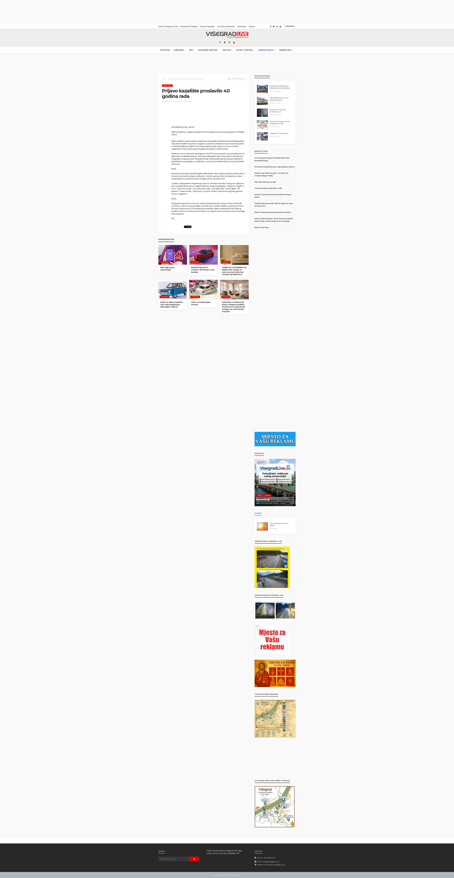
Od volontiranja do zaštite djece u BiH (268, 188)
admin (258, 503)
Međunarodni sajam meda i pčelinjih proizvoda (280, 123)
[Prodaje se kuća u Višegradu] (275, 482)
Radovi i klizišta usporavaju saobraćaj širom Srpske (273, 212)
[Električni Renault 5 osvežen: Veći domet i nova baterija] (203, 255)
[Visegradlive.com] (227, 34)
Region (227, 50)
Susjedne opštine (207, 50)
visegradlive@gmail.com (271, 862)
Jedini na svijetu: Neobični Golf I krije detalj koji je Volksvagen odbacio (171, 304)
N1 (173, 218)
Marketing (241, 26)
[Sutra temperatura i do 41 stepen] (262, 526)
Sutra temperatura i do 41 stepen (279, 524)
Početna (165, 50)
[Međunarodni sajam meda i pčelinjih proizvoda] (262, 124)
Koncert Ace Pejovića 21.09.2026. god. (278, 111)
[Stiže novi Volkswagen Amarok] (203, 289)
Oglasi (260, 495)
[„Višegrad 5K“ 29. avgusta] (262, 136)
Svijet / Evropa (244, 50)
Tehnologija (165, 262)
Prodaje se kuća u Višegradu (273, 499)
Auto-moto (195, 262)
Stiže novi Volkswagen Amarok (201, 303)
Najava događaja (207, 26)
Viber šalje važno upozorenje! (167, 268)
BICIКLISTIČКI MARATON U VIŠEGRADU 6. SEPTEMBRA (280, 87)
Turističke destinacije (225, 26)
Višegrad (179, 50)
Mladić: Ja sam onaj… (262, 227)
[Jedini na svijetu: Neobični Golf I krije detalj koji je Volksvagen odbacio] (172, 289)
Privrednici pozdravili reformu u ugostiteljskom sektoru (275, 167)
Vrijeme (252, 26)
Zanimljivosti (266, 50)
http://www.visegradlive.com (274, 865)
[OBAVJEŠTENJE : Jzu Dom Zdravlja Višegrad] (262, 101)
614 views (188, 101)
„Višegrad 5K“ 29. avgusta (279, 133)
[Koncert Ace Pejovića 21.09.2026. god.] (262, 113)
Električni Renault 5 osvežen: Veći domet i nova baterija (203, 269)
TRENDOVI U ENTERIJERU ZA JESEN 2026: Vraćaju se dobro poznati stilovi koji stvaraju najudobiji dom (234, 271)
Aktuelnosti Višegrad (188, 26)
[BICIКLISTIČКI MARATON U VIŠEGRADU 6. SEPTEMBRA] (262, 89)
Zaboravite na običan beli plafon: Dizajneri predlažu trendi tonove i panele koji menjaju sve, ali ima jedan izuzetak (233, 307)
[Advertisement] (21, 12)
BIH (191, 50)
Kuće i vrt (226, 262)
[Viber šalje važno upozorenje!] (172, 255)
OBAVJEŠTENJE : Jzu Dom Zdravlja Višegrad (279, 99)
